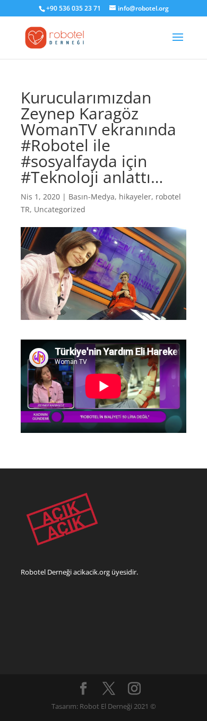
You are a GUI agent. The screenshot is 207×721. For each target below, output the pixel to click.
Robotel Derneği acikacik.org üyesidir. (79, 572)
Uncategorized (59, 209)
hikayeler (135, 197)
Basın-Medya (91, 197)
